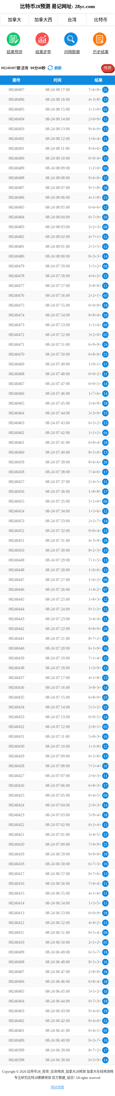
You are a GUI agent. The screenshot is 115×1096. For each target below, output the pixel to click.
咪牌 (107, 68)
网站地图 (57, 1087)
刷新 (58, 68)
